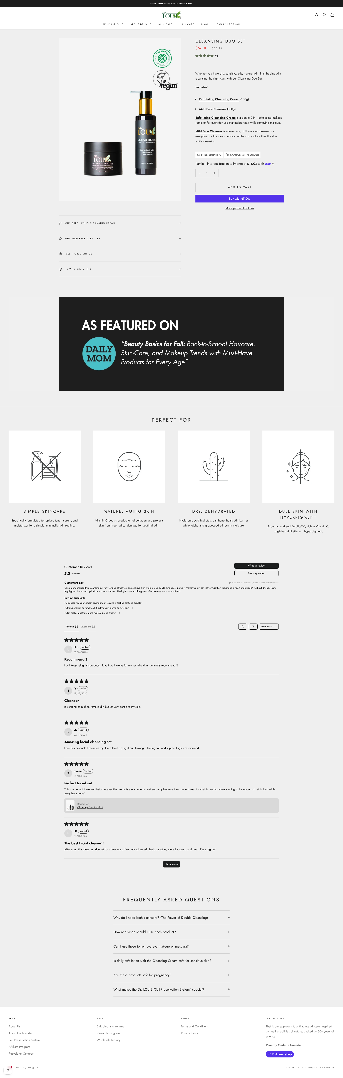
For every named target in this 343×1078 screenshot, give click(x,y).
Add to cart (240, 187)
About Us (14, 1026)
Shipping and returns (110, 1026)
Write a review (256, 565)
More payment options (239, 208)
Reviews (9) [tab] (72, 626)
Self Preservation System (24, 1040)
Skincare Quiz (113, 24)
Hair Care (187, 24)
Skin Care (165, 24)
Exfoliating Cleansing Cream (215, 117)
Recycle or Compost (21, 1053)
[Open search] (242, 627)
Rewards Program (108, 1033)
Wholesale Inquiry (108, 1040)
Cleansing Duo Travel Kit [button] (90, 807)
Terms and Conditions (195, 1026)
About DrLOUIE (140, 24)
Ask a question (256, 573)
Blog (204, 24)
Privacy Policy (189, 1033)
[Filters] (253, 627)
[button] (204, 56)
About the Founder (21, 1033)
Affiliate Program (19, 1047)
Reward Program (227, 24)
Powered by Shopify (321, 1067)
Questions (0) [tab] (88, 626)
